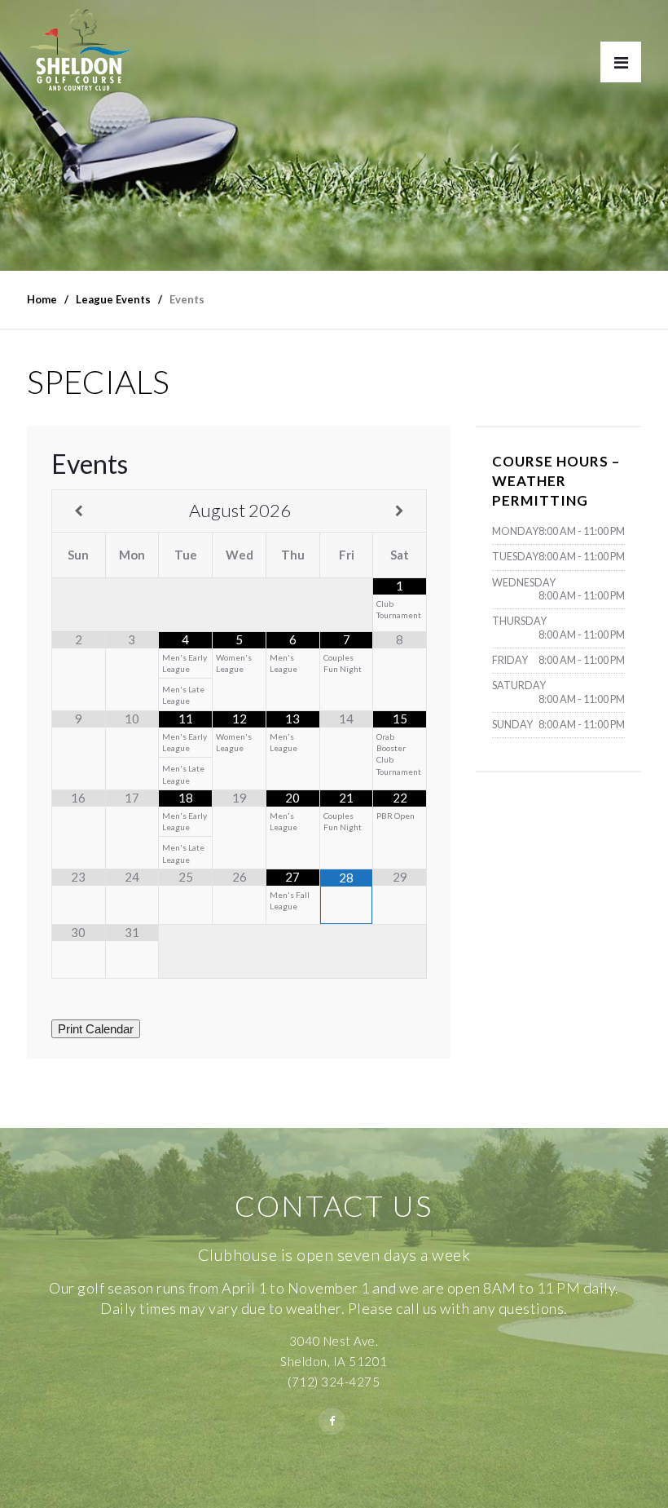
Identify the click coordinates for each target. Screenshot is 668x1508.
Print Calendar (96, 1029)
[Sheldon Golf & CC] (80, 53)
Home (42, 299)
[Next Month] (399, 511)
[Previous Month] (79, 511)
